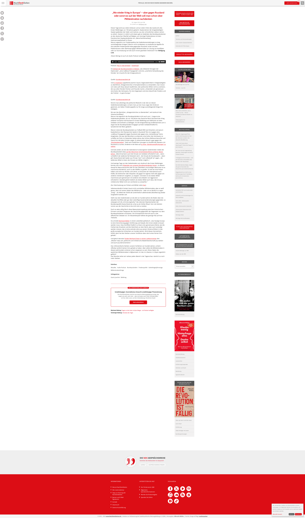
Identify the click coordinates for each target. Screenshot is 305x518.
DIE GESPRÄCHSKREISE (152, 458)
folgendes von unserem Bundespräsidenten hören (140, 165)
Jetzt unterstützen (293, 2)
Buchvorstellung (180, 314)
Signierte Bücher (180, 374)
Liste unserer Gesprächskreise (184, 42)
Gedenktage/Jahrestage (156, 267)
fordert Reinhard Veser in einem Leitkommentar (141, 239)
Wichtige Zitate (180, 215)
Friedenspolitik (143, 267)
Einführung (179, 427)
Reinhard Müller (124, 221)
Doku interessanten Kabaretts (184, 206)
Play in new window (123, 66)
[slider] (163, 61)
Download (135, 66)
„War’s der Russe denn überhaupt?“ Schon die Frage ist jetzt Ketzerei (184, 145)
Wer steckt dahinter (118, 490)
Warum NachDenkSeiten (119, 487)
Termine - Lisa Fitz (180, 88)
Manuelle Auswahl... (278, 514)
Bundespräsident (132, 267)
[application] (138, 61)
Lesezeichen (179, 361)
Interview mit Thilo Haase (182, 46)
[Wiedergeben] (113, 62)
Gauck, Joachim (115, 277)
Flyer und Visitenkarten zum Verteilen (184, 227)
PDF (2, 23)
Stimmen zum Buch (181, 368)
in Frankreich (118, 83)
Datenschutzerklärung (119, 507)
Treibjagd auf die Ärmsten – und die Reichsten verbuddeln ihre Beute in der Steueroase (184, 159)
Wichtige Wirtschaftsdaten (183, 218)
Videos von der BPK (181, 254)
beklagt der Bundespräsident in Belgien (126, 69)
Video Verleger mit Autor (182, 430)
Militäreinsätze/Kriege (117, 270)
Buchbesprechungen (181, 434)
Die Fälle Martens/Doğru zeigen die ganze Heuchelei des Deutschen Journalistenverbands (184, 166)
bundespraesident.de (123, 79)
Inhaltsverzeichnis (180, 357)
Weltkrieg (123, 277)
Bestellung (178, 371)
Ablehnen (291, 514)
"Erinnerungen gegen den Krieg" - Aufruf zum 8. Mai (184, 14)
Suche (302, 3)
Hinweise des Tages (128, 312)
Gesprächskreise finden (156, 465)
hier (144, 185)
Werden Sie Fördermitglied (149, 494)
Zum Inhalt (178, 423)
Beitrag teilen (2, 13)
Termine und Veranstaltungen (184, 39)
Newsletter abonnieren (184, 54)
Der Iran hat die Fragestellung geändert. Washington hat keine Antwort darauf (184, 152)
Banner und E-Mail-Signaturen (118, 498)
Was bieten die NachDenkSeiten (184, 23)
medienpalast (203, 516)
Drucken (2, 18)
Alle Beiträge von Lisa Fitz (182, 84)
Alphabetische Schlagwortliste (184, 236)
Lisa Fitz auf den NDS (184, 69)
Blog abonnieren (184, 62)
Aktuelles (113, 267)
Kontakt (114, 502)
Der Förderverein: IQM (147, 487)
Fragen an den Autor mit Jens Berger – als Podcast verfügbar (138, 310)
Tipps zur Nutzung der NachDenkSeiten (119, 493)
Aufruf (177, 36)
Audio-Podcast (121, 267)
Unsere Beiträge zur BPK (182, 250)
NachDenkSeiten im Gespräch (184, 96)
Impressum (115, 505)
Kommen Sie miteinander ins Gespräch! (152, 460)
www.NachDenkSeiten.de (113, 516)
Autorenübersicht (184, 274)
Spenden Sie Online (146, 497)
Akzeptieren (298, 514)
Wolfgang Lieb (142, 24)
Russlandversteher (117, 142)
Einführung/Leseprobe (182, 364)
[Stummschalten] (159, 62)
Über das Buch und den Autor (184, 420)
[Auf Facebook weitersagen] (2, 29)
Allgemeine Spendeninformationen (148, 491)
